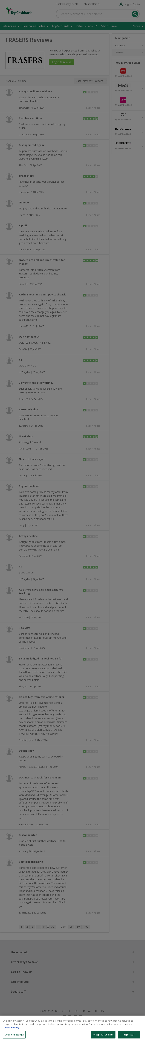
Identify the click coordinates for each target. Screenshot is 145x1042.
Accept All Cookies (103, 1034)
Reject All (128, 1034)
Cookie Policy (11, 1027)
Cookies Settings (14, 1034)
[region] (72, 1029)
